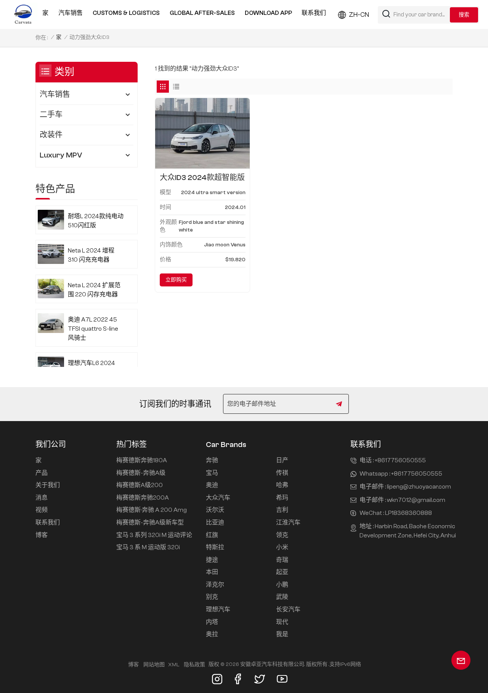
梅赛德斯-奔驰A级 (140, 473)
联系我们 (314, 13)
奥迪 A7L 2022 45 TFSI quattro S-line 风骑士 (93, 328)
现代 (282, 622)
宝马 (212, 473)
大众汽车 (218, 497)
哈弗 (282, 485)
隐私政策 (194, 665)
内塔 (212, 622)
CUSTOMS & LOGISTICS (126, 13)
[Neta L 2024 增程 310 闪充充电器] (51, 254)
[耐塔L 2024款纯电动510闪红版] (51, 220)
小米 (282, 547)
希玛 (282, 497)
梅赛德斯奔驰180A (141, 460)
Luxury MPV (61, 155)
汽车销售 (70, 13)
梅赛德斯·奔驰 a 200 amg (151, 509)
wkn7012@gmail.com (416, 500)
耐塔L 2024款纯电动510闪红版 (96, 221)
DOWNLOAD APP (268, 13)
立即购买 (176, 280)
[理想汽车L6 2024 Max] (51, 366)
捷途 (212, 559)
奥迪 (212, 485)
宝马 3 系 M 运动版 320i (148, 547)
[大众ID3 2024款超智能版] (202, 133)
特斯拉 (215, 547)
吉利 (282, 509)
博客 (41, 535)
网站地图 (154, 665)
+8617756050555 (400, 460)
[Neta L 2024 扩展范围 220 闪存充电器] (51, 289)
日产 (282, 460)
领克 (282, 535)
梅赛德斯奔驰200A (142, 497)
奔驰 (212, 460)
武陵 (282, 596)
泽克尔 (215, 584)
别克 (212, 596)
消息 (41, 497)
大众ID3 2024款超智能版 (202, 177)
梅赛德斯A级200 (139, 485)
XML (173, 665)
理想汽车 (218, 609)
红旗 (212, 535)
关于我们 (47, 485)
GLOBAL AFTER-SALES (202, 13)
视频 (41, 509)
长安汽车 (288, 609)
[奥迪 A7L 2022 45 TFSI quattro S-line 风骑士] (51, 323)
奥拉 (212, 634)
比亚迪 (215, 522)
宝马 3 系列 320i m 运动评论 (154, 535)
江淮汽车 (288, 522)
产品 (41, 473)
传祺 (282, 473)
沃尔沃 (215, 509)
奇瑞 (282, 559)
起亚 (282, 572)
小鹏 (282, 584)
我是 (282, 634)
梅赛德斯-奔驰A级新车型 (150, 522)
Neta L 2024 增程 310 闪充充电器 (91, 255)
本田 (212, 572)
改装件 (51, 134)
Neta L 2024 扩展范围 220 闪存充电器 (94, 290)
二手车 (51, 114)
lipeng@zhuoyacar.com (419, 486)
